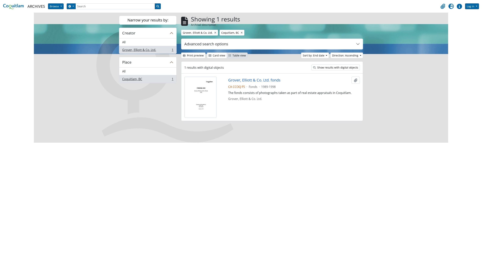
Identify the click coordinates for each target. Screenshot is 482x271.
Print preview (195, 55)
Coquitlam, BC (147, 80)
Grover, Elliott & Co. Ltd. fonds (254, 80)
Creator (128, 33)
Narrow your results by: (147, 20)
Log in (471, 6)
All (124, 42)
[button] (443, 6)
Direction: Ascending (345, 55)
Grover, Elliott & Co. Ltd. (147, 51)
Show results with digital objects (337, 67)
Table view (239, 55)
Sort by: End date (314, 55)
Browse (55, 6)
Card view (218, 55)
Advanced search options (206, 43)
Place (126, 62)
